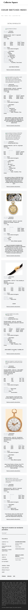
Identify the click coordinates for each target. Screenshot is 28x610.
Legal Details (5, 567)
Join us (4, 557)
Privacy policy (6, 570)
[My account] (26, 2)
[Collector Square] (10, 2)
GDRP (3, 572)
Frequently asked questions (7, 550)
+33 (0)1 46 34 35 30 (19, 548)
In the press (5, 561)
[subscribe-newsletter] (25, 533)
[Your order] (24, 2)
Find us (4, 544)
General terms (6, 565)
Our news (4, 559)
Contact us (5, 541)
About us (4, 555)
